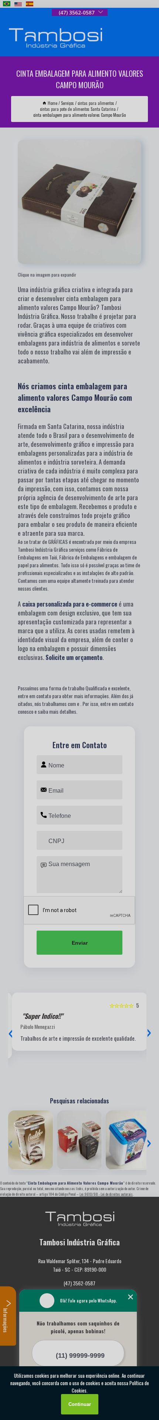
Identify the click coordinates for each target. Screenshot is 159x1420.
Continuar (79, 1404)
